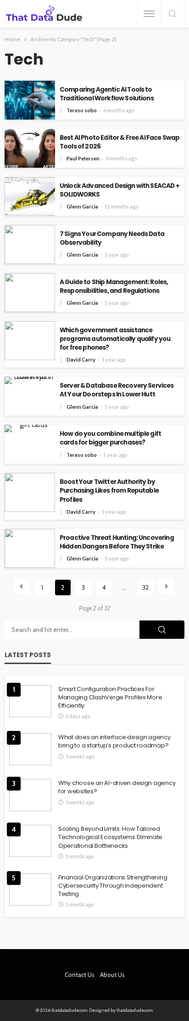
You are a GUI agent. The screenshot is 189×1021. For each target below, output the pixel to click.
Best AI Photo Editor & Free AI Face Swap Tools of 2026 (119, 142)
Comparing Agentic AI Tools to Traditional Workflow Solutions (107, 94)
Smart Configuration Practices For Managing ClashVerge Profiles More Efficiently (110, 697)
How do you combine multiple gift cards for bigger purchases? (110, 438)
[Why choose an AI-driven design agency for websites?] (30, 795)
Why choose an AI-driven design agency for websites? (116, 787)
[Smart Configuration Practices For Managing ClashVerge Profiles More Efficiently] (30, 701)
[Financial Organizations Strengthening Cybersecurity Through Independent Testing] (30, 889)
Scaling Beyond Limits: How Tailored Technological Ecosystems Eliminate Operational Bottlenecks (110, 837)
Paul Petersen (83, 158)
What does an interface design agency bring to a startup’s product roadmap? (114, 741)
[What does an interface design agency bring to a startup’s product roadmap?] (30, 749)
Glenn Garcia (82, 206)
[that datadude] (44, 14)
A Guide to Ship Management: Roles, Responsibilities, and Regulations (114, 286)
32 (145, 587)
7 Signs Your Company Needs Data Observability (112, 238)
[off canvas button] (149, 13)
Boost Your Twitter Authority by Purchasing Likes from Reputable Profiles (109, 491)
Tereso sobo (82, 110)
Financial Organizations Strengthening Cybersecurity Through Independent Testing (112, 885)
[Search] (172, 14)
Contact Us (79, 974)
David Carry (81, 359)
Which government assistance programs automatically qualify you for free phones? (115, 339)
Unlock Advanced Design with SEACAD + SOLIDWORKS (119, 190)
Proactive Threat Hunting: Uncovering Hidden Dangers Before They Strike (117, 542)
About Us (112, 974)
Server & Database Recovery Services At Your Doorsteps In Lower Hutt (117, 390)
